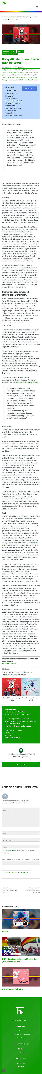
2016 (16, 74)
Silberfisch (24, 87)
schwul (17, 87)
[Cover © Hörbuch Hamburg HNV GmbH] (11, 941)
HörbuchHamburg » (9, 907)
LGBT (24, 84)
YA (30, 87)
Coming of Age (12, 77)
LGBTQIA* (30, 84)
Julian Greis (11, 84)
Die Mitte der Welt (19, 734)
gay (3, 81)
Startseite (13, 17)
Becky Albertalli (24, 74)
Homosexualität (10, 81)
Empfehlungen (21, 17)
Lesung (19, 84)
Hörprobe (22, 1023)
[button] (3, 1070)
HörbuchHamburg (28, 81)
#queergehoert (8, 74)
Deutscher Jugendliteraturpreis (27, 77)
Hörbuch (19, 81)
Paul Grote (11, 87)
